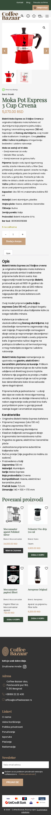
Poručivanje (8, 732)
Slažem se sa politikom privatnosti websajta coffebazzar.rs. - (24, 772)
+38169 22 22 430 (14, 694)
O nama (6, 717)
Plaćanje (7, 741)
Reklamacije (9, 746)
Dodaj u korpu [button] (37, 555)
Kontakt (20, 2)
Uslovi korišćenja (11, 722)
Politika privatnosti (12, 727)
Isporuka (7, 737)
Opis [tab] (8, 253)
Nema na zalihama (13, 550)
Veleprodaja (42, 7)
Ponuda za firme (40, 2)
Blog (28, 2)
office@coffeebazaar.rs (18, 700)
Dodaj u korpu (14, 241)
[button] (44, 27)
